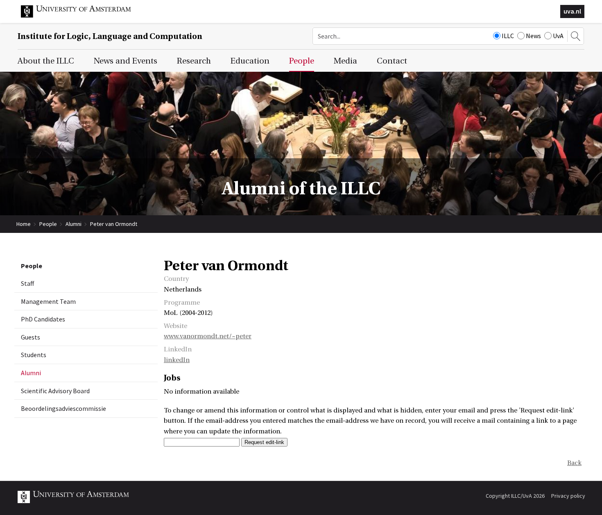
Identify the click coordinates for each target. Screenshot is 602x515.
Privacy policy (568, 495)
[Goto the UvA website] (82, 15)
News (533, 36)
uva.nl (572, 11)
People (48, 224)
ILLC (508, 36)
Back (574, 463)
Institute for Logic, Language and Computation (110, 36)
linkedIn (177, 360)
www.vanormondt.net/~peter (207, 336)
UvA (558, 36)
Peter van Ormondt (113, 224)
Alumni (73, 224)
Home (23, 224)
